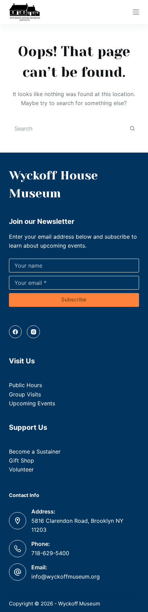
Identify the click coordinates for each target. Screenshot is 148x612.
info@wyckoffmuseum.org (65, 576)
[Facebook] (15, 332)
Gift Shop (21, 460)
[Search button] (132, 128)
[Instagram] (33, 332)
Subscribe (73, 299)
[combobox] (67, 128)
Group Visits (25, 394)
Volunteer (21, 469)
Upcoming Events (32, 403)
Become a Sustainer (35, 451)
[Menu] (136, 12)
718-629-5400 (50, 553)
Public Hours (25, 385)
